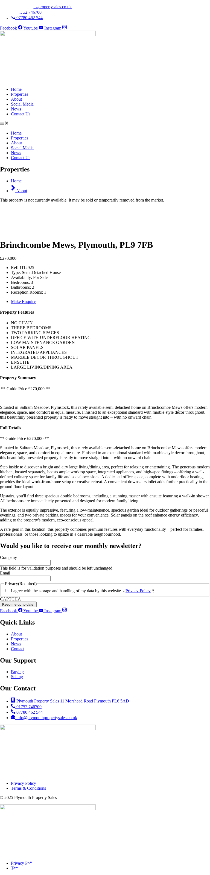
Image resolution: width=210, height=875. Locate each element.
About (16, 99)
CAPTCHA (10, 599)
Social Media (22, 104)
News (16, 109)
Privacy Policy (138, 590)
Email (5, 573)
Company (8, 557)
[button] (105, 123)
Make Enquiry (23, 301)
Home (16, 89)
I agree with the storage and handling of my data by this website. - (82, 590)
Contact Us (20, 114)
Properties (19, 94)
